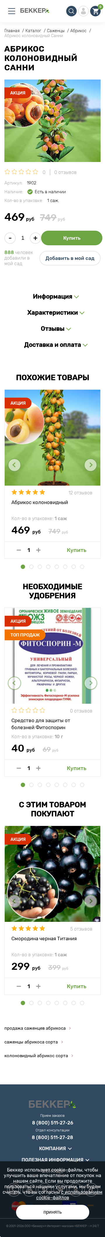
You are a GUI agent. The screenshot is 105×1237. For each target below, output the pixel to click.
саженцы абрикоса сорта (31, 1042)
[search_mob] (71, 11)
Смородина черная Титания (44, 938)
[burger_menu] (11, 11)
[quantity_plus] (38, 550)
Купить (71, 238)
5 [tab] (57, 567)
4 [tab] (48, 567)
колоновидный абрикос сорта (36, 1055)
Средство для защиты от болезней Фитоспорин (40, 723)
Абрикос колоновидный (39, 502)
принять (52, 1212)
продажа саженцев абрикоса (35, 1028)
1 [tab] (23, 567)
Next (90, 465)
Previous (14, 465)
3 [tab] (40, 567)
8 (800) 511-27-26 (52, 1123)
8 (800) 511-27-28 (52, 1137)
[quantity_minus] (19, 550)
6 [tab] (65, 567)
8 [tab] (82, 567)
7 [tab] (73, 567)
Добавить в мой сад (70, 258)
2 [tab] (31, 567)
